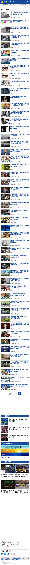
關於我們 (22, 558)
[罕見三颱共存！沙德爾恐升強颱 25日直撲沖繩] (4, 421)
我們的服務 (16, 558)
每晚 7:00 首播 (5, 457)
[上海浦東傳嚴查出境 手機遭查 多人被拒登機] (4, 437)
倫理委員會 (15, 559)
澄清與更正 (7, 559)
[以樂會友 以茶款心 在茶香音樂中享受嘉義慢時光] (4, 429)
